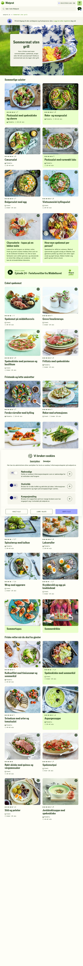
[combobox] (39, 9)
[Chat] (79, 8)
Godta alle (66, 511)
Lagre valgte (41, 511)
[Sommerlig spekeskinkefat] (41, 50)
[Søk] (3, 9)
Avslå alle (16, 511)
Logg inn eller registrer (61, 21)
